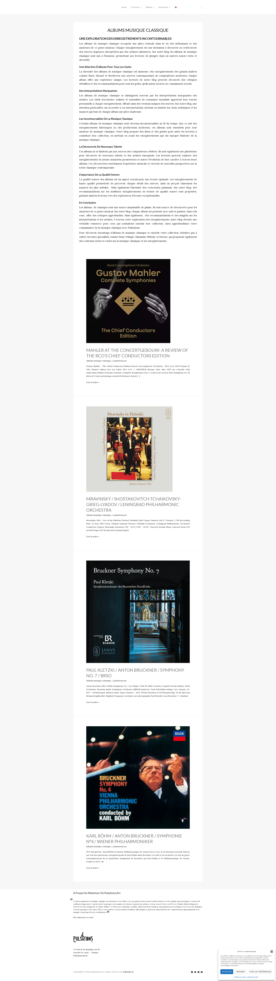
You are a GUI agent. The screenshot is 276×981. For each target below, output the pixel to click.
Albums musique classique (98, 361)
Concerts (135, 7)
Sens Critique (126, 236)
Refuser (241, 972)
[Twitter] (195, 972)
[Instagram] (201, 7)
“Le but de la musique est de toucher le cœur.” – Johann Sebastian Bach (86, 952)
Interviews (163, 7)
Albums (148, 7)
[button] (272, 951)
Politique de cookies (240, 977)
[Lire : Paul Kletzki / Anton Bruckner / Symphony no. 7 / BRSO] (138, 611)
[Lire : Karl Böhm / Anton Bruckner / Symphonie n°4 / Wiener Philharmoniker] (138, 777)
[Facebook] (192, 972)
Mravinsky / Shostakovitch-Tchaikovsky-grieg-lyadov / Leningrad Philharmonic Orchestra (133, 504)
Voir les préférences (260, 972)
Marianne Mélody (145, 236)
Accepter (227, 972)
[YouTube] (202, 972)
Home (124, 7)
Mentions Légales (252, 977)
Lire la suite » (92, 382)
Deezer (163, 236)
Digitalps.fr (128, 972)
